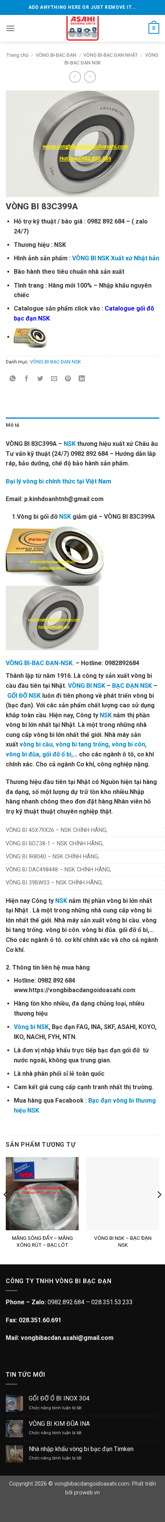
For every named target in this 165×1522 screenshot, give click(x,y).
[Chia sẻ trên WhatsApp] (13, 379)
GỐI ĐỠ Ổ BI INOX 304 (59, 1398)
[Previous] (6, 1210)
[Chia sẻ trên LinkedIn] (82, 379)
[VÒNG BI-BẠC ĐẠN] (83, 28)
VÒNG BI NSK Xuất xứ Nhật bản (115, 258)
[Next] (158, 1210)
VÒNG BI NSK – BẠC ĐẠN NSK (123, 1241)
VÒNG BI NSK (86, 685)
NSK (70, 443)
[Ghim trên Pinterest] (68, 379)
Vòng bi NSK (31, 1027)
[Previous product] (90, 77)
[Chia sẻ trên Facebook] (26, 379)
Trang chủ (17, 55)
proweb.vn (87, 1492)
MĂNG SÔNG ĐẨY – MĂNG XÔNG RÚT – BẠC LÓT (42, 1241)
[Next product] (75, 77)
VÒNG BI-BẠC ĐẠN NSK (55, 362)
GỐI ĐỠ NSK (24, 695)
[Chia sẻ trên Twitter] (40, 379)
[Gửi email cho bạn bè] (54, 379)
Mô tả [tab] (12, 425)
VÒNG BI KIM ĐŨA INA (59, 1423)
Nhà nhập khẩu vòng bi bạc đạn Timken (81, 1449)
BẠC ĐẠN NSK (132, 685)
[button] (10, 28)
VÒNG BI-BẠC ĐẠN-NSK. (40, 663)
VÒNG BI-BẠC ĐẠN (56, 55)
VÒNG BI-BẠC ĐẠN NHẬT (110, 55)
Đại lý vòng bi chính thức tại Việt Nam (58, 481)
